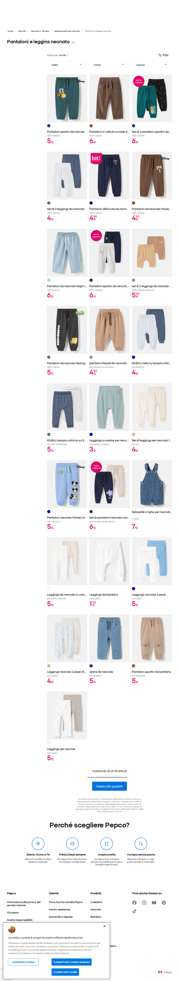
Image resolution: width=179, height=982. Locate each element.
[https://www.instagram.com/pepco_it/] (145, 903)
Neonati (22, 31)
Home (10, 31)
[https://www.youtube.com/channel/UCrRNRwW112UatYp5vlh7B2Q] (154, 903)
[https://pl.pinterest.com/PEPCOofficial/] (164, 903)
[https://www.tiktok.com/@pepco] (135, 911)
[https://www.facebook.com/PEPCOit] (135, 903)
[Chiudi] (104, 926)
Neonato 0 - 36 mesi (40, 31)
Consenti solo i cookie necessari (71, 961)
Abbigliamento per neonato (67, 31)
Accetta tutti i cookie (65, 971)
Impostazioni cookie (23, 961)
